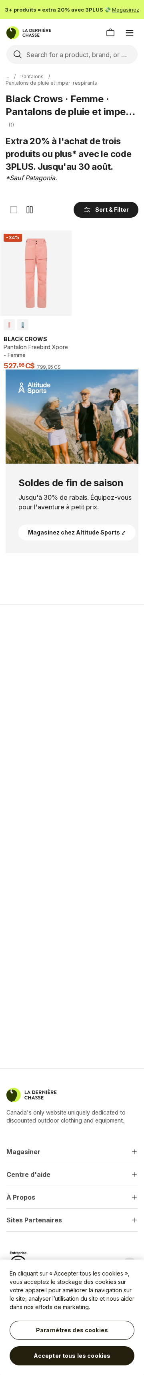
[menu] (130, 33)
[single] (14, 210)
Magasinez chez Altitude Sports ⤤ (77, 532)
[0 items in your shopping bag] (110, 33)
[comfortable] (30, 210)
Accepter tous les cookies (72, 1355)
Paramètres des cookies (72, 1330)
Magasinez (125, 9)
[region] (72, 1317)
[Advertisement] (72, 689)
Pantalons (32, 76)
